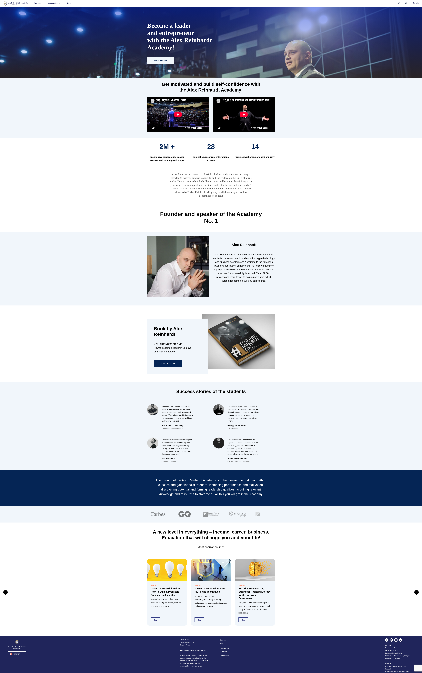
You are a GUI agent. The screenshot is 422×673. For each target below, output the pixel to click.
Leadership (224, 655)
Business (223, 652)
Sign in (416, 3)
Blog (69, 3)
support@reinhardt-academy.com (397, 671)
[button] (160, 60)
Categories (52, 3)
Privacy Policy (185, 645)
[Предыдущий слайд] (5, 592)
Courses (37, 3)
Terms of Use (184, 640)
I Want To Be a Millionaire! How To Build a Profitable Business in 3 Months (165, 591)
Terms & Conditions (187, 642)
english (17, 654)
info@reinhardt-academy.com (395, 666)
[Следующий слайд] (416, 592)
